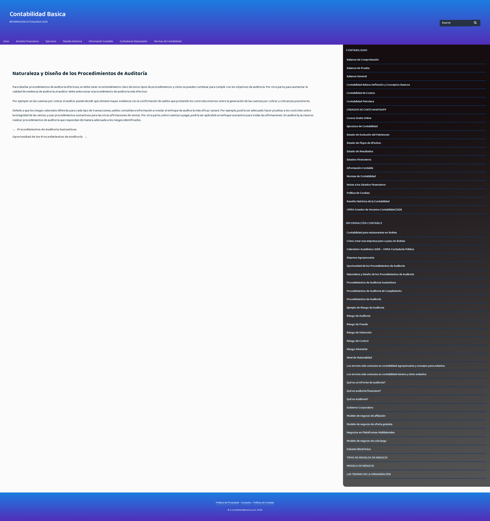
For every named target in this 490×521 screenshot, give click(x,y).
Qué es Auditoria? (357, 399)
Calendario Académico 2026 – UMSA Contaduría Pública (380, 249)
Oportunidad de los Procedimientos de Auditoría (47, 137)
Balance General (357, 76)
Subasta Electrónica (359, 449)
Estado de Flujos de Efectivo (364, 143)
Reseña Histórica (72, 41)
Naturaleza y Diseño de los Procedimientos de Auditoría (380, 274)
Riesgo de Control (357, 341)
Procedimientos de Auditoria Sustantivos (47, 130)
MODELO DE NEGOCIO (360, 466)
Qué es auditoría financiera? (364, 391)
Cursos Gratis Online (359, 118)
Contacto (246, 502)
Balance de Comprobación (363, 59)
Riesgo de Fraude (357, 324)
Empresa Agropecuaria (360, 257)
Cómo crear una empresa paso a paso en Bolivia (376, 241)
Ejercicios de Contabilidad (362, 126)
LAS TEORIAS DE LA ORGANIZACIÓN (369, 474)
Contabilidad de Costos (361, 93)
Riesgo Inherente (357, 349)
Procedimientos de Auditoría (364, 299)
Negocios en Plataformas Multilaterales (371, 432)
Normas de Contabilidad (167, 41)
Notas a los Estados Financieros (366, 184)
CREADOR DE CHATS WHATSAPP (366, 109)
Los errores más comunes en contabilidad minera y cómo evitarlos (386, 374)
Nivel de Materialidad (359, 357)
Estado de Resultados (360, 151)
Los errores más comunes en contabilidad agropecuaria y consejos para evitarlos (396, 366)
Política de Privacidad (227, 502)
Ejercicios (51, 41)
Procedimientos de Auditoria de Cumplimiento (374, 291)
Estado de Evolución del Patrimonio (368, 134)
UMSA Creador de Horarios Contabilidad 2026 (374, 209)
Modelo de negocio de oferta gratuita (369, 424)
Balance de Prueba (358, 68)
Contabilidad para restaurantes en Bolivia (372, 232)
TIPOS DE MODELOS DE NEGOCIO (367, 457)
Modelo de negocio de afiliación (366, 416)
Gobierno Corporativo (360, 407)
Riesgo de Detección (359, 332)
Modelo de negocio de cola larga (366, 441)
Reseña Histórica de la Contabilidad (368, 201)
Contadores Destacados (133, 41)
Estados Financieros (27, 41)
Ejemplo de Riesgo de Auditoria (365, 307)
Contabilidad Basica (38, 15)
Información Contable (101, 41)
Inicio (6, 41)
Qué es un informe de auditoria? (366, 382)
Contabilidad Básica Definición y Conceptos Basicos (378, 85)
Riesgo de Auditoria (358, 316)
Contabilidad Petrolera (360, 101)
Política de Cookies (358, 193)
